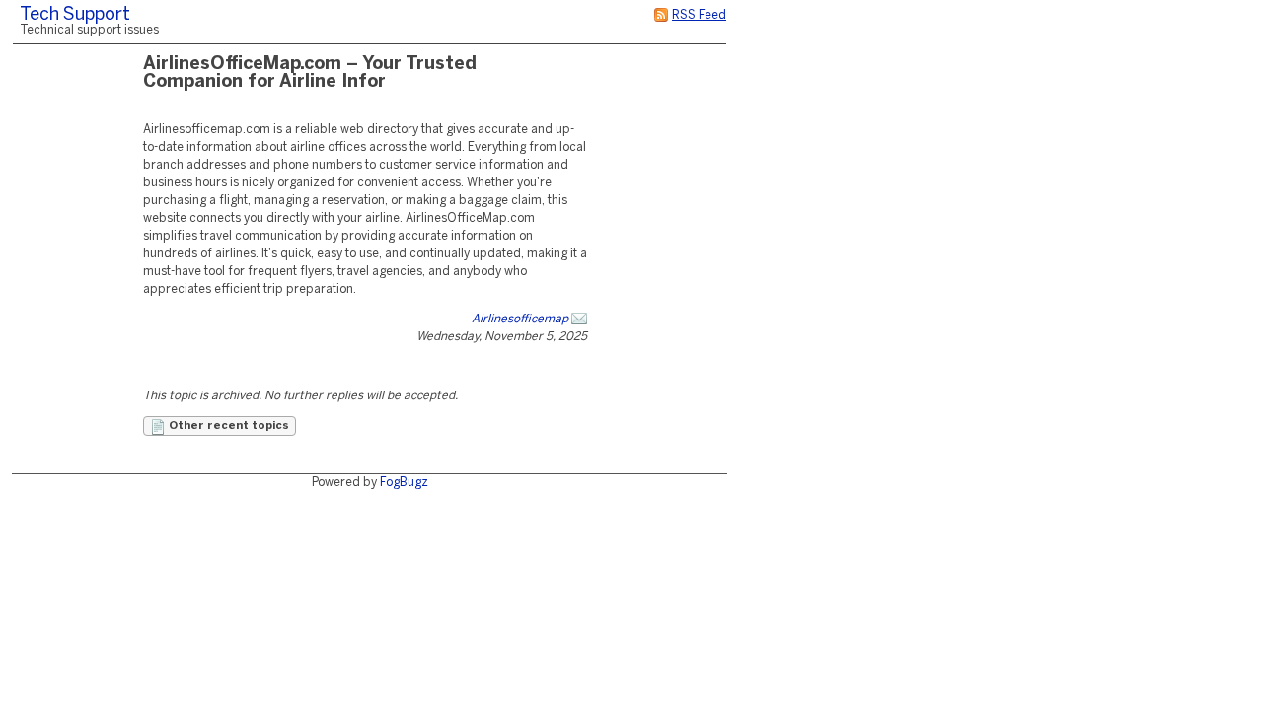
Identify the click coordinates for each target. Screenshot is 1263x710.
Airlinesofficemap (520, 319)
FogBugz (404, 482)
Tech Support (75, 15)
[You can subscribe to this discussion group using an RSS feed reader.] (661, 15)
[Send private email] (579, 319)
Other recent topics (227, 426)
